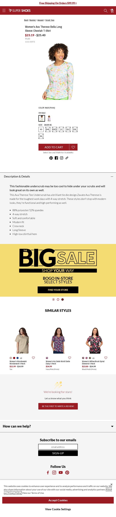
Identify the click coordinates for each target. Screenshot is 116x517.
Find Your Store (58, 289)
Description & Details (17, 176)
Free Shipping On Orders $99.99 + (58, 3)
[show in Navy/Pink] (47, 358)
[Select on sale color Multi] (41, 118)
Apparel (40, 20)
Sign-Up (58, 453)
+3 (21, 358)
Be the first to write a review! (58, 406)
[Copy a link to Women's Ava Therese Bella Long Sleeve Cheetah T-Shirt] (66, 158)
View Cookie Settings (58, 509)
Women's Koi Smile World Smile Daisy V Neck (58, 362)
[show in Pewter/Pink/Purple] (86, 358)
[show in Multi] (90, 358)
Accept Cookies (58, 500)
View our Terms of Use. (33, 493)
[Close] (111, 484)
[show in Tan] (10, 358)
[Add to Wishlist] (73, 147)
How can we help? (17, 426)
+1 (93, 358)
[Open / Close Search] (106, 10)
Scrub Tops (49, 20)
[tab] (58, 299)
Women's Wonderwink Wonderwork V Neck (18, 362)
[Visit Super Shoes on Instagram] (61, 158)
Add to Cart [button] (54, 147)
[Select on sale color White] (49, 118)
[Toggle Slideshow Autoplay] (53, 299)
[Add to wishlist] (33, 358)
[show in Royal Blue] (17, 358)
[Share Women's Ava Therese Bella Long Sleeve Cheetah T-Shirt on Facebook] (56, 158)
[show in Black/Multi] (83, 358)
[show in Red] (14, 358)
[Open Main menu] (4, 10)
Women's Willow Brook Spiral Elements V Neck (93, 362)
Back (26, 20)
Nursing (33, 20)
